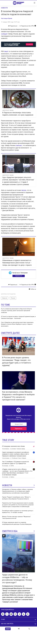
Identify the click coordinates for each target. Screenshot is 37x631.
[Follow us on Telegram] (19, 614)
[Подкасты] (27, 614)
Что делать (29, 44)
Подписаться (18, 276)
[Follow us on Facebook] (2, 614)
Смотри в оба (10, 531)
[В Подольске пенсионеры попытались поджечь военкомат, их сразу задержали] (18, 99)
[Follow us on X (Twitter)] (7, 614)
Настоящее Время (6, 18)
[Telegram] (18, 629)
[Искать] (29, 629)
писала (23, 190)
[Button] (12, 26)
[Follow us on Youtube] (11, 614)
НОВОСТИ (7, 485)
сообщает (4, 34)
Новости (4, 8)
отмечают (18, 145)
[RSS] (23, 614)
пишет (6, 51)
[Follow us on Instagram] (15, 614)
